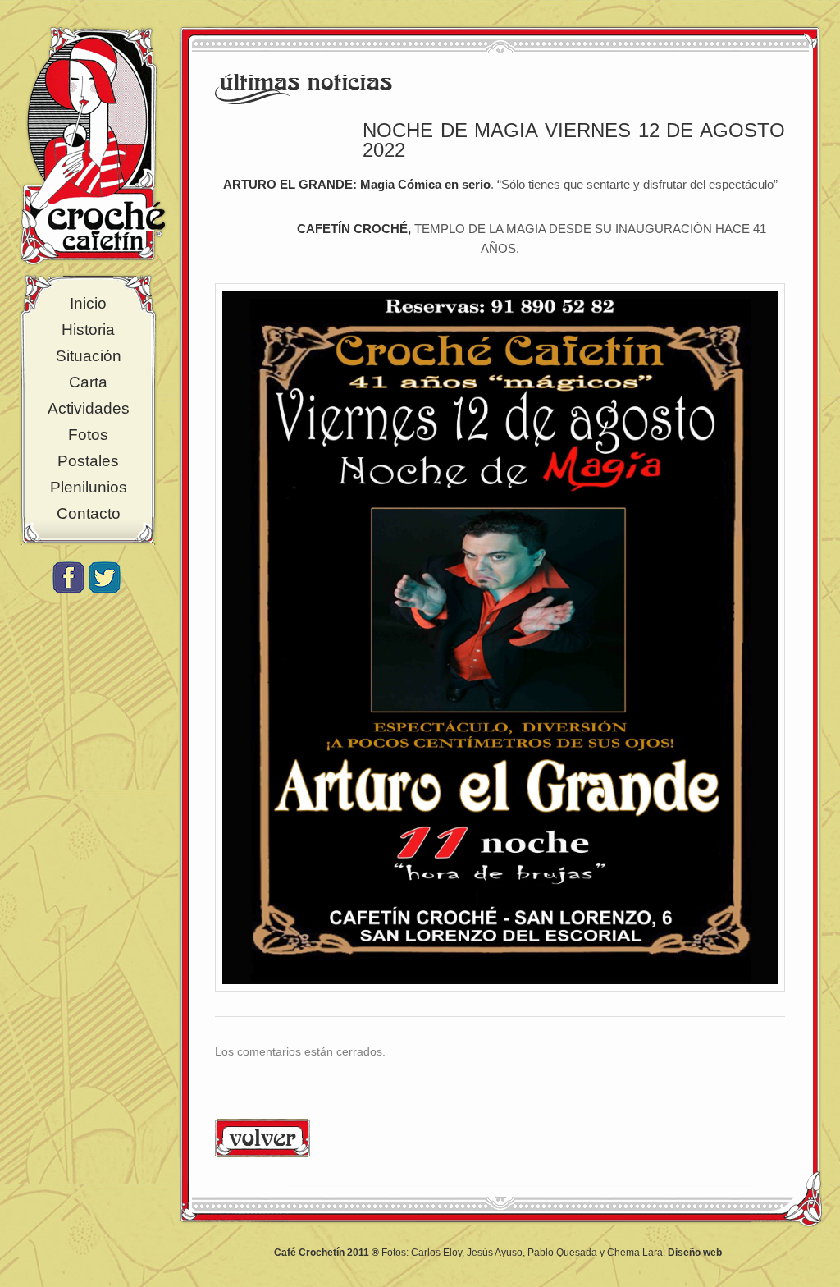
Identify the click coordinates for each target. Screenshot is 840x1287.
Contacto (89, 513)
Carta (88, 382)
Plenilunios (88, 487)
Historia (88, 329)
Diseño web (695, 1252)
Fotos (88, 434)
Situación (88, 355)
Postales (88, 460)
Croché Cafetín (92, 146)
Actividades (89, 408)
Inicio (88, 303)
